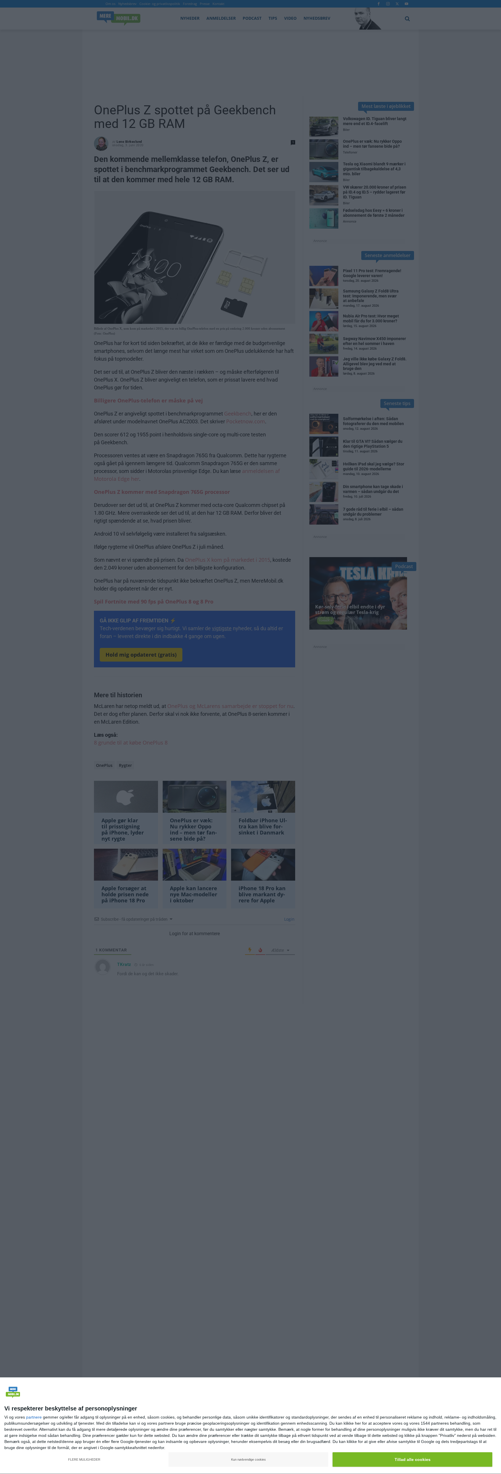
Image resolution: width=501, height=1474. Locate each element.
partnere (34, 1417)
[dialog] (250, 1426)
